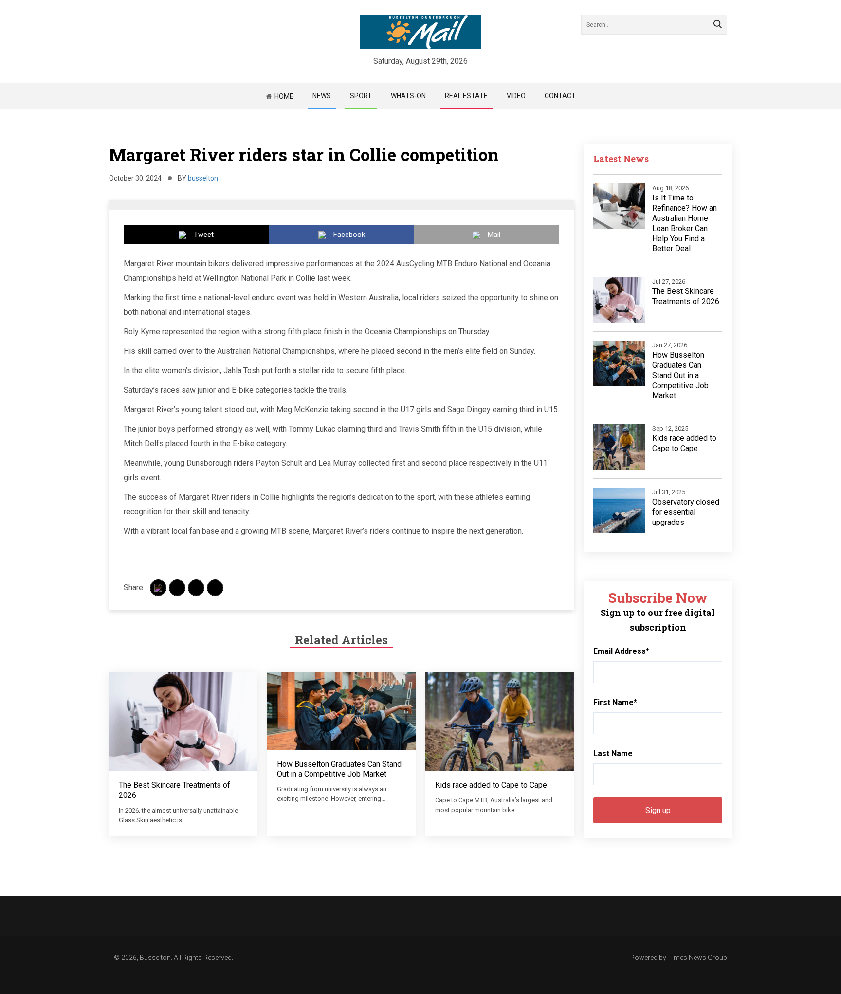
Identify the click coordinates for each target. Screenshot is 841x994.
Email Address (621, 651)
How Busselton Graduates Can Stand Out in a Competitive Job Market (339, 769)
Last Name (613, 753)
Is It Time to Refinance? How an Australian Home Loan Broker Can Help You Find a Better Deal (684, 223)
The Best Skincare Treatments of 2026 (685, 296)
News (321, 96)
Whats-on (408, 96)
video (516, 96)
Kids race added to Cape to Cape (491, 785)
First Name (615, 702)
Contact (560, 96)
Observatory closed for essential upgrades (685, 512)
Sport (361, 96)
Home (283, 96)
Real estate (466, 96)
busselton (203, 178)
